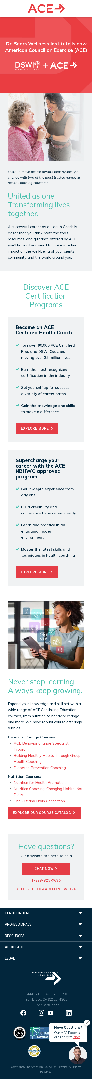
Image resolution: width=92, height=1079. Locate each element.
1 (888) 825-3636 (46, 1005)
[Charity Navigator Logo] (42, 1033)
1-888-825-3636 (46, 880)
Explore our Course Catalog (42, 813)
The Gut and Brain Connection (39, 801)
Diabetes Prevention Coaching (40, 767)
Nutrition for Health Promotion (40, 782)
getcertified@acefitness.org (46, 889)
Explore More (35, 428)
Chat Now (44, 869)
